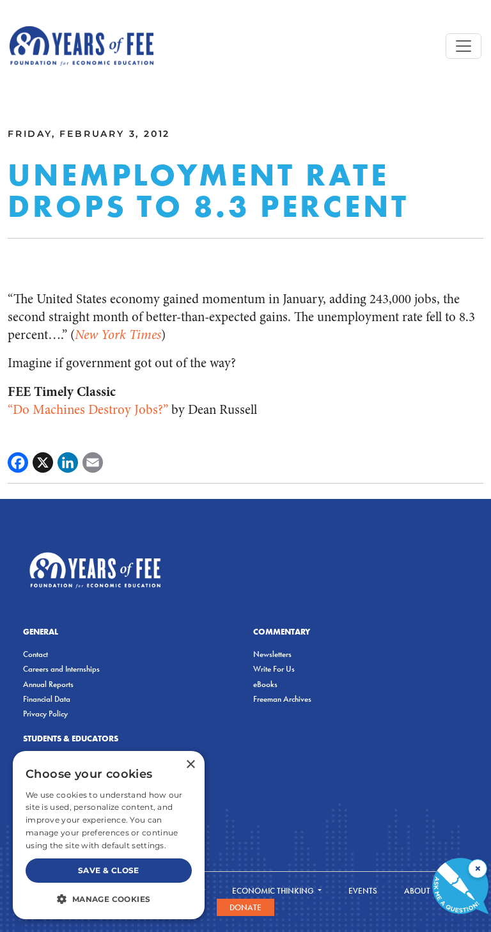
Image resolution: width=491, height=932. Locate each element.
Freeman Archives (282, 699)
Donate (245, 907)
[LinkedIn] (68, 462)
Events (362, 891)
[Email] (92, 462)
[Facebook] (18, 462)
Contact (35, 654)
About (418, 891)
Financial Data (46, 699)
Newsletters (272, 654)
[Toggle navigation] (463, 46)
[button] (109, 898)
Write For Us (274, 669)
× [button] (190, 765)
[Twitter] (43, 462)
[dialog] (109, 835)
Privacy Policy (45, 713)
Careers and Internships (61, 669)
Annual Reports (48, 684)
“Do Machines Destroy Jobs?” (88, 409)
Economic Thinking (274, 891)
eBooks (265, 684)
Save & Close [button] (108, 870)
